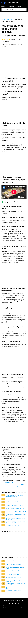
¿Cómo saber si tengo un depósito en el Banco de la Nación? (15, 522)
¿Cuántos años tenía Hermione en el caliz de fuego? (16, 515)
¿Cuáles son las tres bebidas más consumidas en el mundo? (14, 571)
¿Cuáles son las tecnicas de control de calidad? (15, 568)
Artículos (3, 6)
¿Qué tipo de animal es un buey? (14, 574)
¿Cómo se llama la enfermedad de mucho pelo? (16, 587)
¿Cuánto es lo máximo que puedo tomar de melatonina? (15, 519)
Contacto (12, 606)
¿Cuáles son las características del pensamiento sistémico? (14, 496)
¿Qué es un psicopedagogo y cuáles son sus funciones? (15, 580)
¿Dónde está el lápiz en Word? (13, 590)
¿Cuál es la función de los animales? (14, 505)
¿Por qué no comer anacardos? (13, 564)
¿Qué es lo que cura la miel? (13, 525)
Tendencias (11, 6)
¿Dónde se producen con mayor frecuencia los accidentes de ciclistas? (15, 561)
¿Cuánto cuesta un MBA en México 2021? (16, 511)
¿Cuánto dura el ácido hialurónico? (14, 577)
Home (3, 19)
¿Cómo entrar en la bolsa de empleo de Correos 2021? (15, 584)
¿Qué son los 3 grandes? (12, 499)
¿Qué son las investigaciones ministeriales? (13, 502)
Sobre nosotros (5, 606)
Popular (19, 6)
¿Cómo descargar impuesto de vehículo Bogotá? (15, 509)
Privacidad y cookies (22, 606)
